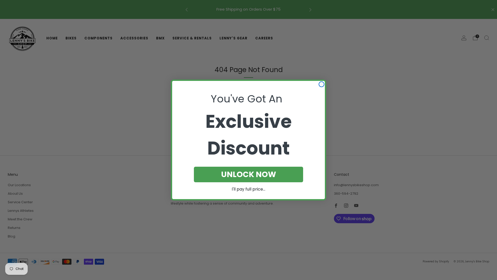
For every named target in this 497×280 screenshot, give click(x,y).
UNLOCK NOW (248, 174)
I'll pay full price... (248, 189)
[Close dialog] (321, 84)
